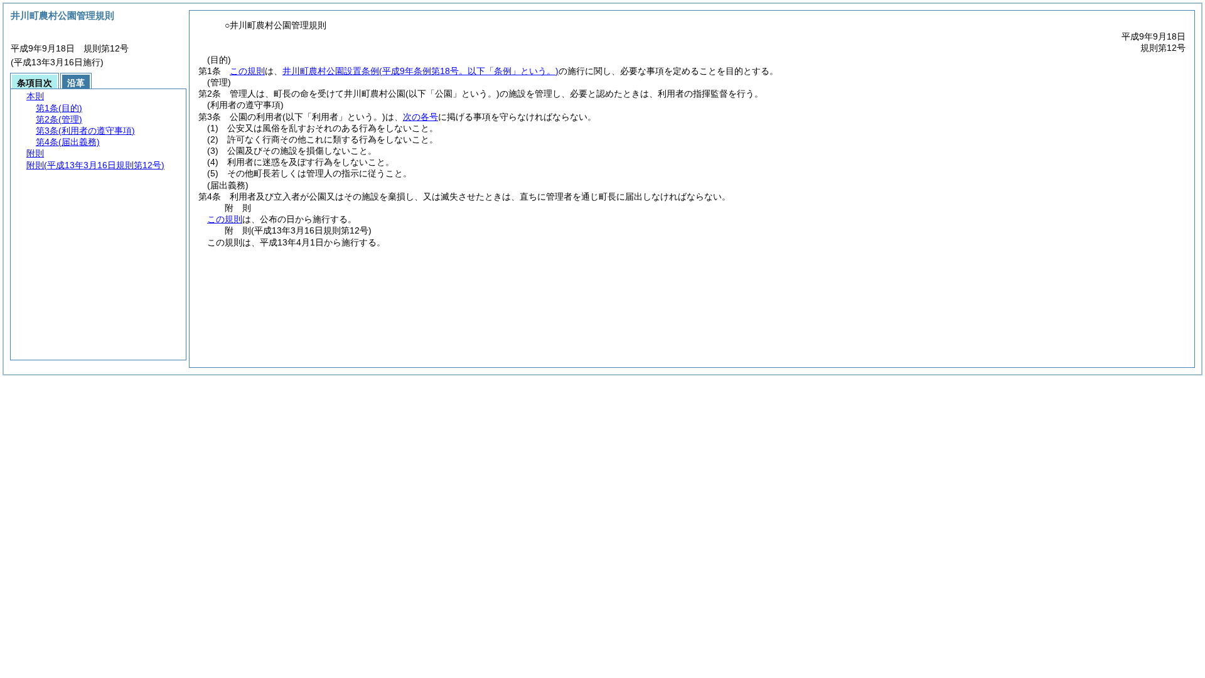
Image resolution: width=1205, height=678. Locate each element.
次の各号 (420, 117)
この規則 (247, 71)
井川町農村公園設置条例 (420, 71)
